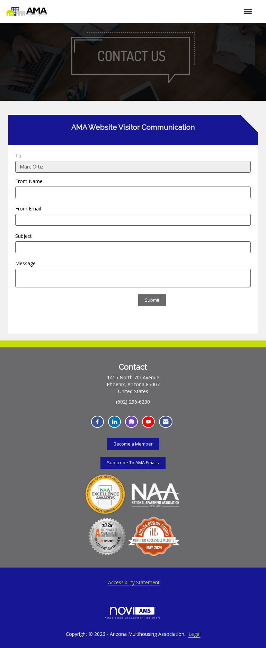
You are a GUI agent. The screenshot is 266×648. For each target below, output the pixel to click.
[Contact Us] (165, 422)
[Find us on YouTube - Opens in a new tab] (148, 422)
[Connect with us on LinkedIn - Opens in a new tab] (114, 422)
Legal (194, 634)
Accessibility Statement (134, 582)
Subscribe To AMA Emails (133, 463)
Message (25, 263)
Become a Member (133, 444)
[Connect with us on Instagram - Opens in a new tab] (131, 422)
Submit (152, 300)
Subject (23, 236)
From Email (28, 208)
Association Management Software (133, 617)
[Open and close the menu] (153, 11)
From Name (29, 181)
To (18, 155)
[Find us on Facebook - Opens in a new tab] (97, 422)
